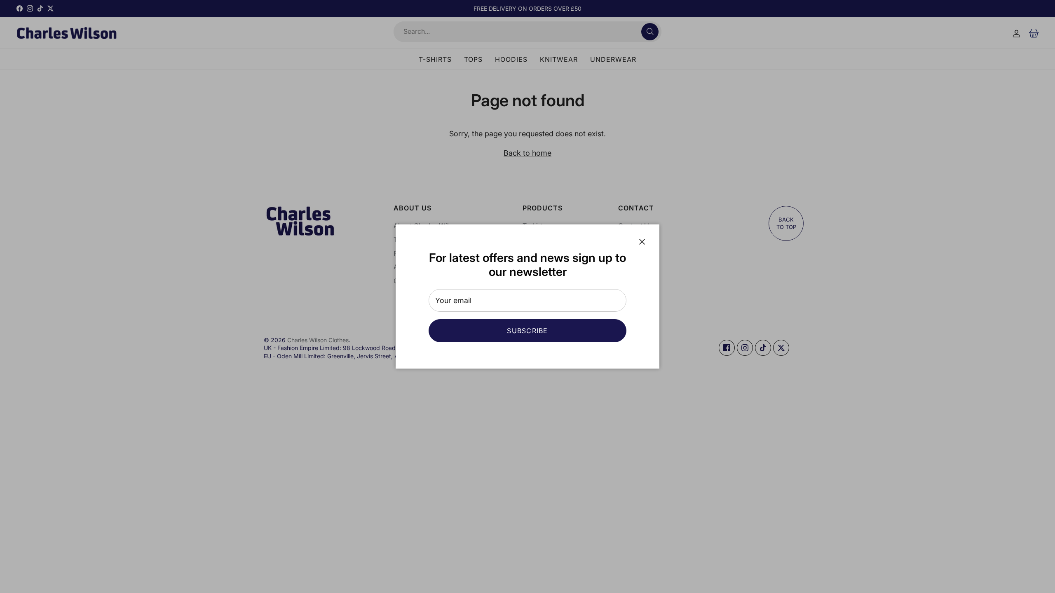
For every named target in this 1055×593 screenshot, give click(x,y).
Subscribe (527, 331)
